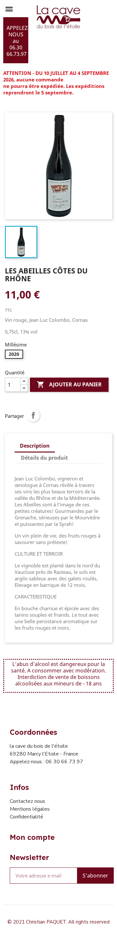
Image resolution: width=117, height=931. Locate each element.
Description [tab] (35, 445)
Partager (33, 415)
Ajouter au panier (69, 384)
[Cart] (108, 33)
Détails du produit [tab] (44, 457)
